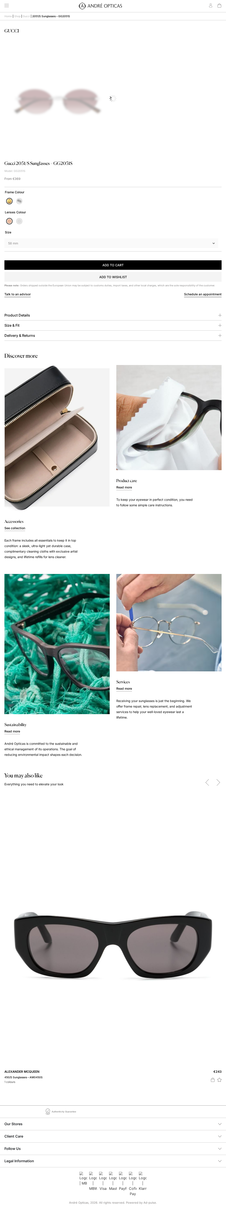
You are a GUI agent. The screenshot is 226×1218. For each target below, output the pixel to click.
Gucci (26, 16)
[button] (113, 277)
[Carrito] (219, 5)
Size (8, 232)
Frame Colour (14, 192)
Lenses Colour (15, 212)
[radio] (9, 201)
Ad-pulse (149, 1202)
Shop (17, 16)
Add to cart (113, 265)
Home (8, 16)
